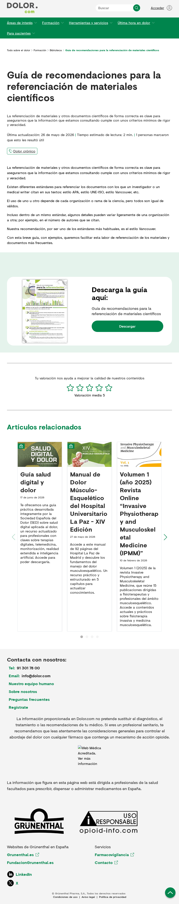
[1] (70, 387)
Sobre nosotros (23, 691)
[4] (99, 387)
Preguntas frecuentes (29, 699)
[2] (79, 387)
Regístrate (18, 707)
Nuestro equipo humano (31, 683)
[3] (89, 387)
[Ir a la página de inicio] (22, 8)
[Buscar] (136, 7)
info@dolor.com (36, 676)
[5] (108, 387)
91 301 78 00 (28, 668)
